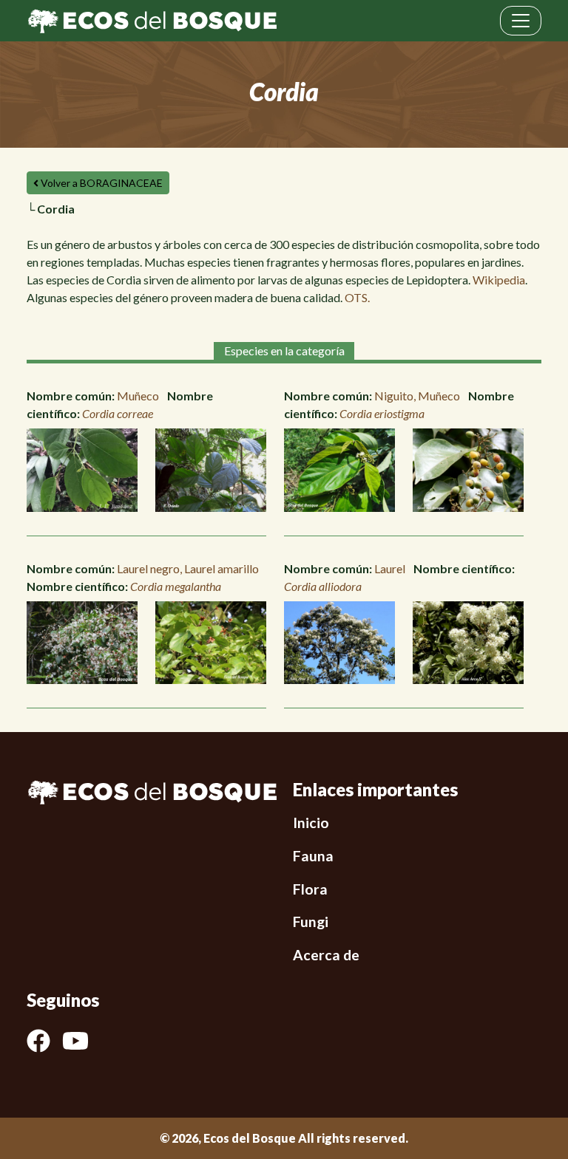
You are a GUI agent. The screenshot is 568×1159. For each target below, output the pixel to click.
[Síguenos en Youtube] (81, 1040)
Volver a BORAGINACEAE (100, 183)
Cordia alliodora (323, 586)
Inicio (311, 822)
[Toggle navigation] (520, 20)
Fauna (313, 855)
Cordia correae (117, 413)
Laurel (389, 568)
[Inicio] (152, 19)
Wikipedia (499, 280)
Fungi (310, 921)
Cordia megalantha (175, 586)
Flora (310, 889)
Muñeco (138, 396)
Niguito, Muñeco (417, 396)
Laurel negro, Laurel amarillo (188, 568)
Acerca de (326, 954)
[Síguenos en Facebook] (44, 1040)
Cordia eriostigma (382, 413)
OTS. (357, 297)
